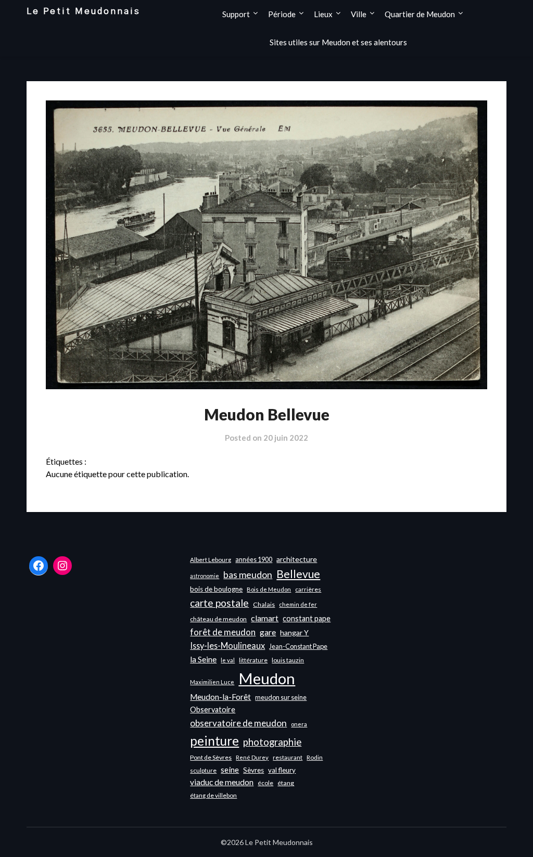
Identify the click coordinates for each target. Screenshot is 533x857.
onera (299, 724)
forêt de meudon (223, 631)
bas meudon (247, 574)
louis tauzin (288, 660)
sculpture (203, 770)
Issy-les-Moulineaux (227, 645)
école (265, 783)
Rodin (315, 757)
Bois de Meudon (269, 589)
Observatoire (212, 709)
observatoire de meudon (238, 723)
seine (230, 769)
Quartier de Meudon (420, 14)
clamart (264, 618)
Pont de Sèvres (211, 757)
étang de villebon (213, 795)
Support (236, 14)
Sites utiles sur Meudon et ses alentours (338, 42)
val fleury (282, 770)
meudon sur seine (281, 697)
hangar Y (294, 632)
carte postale (219, 603)
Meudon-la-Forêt (220, 696)
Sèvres (253, 770)
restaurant (287, 757)
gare (268, 632)
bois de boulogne (216, 589)
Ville (358, 14)
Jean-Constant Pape (298, 646)
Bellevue (298, 573)
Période (282, 14)
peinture (214, 740)
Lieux (323, 14)
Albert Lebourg (210, 560)
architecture (296, 559)
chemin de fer (298, 604)
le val (228, 660)
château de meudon (218, 619)
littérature (253, 660)
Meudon (266, 678)
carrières (308, 589)
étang (285, 783)
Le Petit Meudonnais (84, 11)
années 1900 (253, 559)
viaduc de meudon (221, 782)
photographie (272, 742)
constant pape (307, 618)
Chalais (264, 604)
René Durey (252, 757)
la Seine (203, 659)
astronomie (204, 575)
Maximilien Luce (212, 682)
